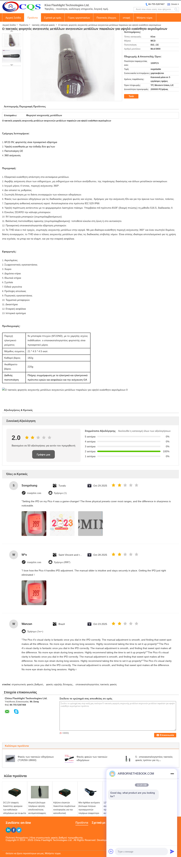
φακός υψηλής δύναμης (59, 684)
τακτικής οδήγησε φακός (43, 25)
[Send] (172, 851)
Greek (174, 4)
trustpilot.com (34, 493)
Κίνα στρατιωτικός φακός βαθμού (48, 837)
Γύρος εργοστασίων (79, 17)
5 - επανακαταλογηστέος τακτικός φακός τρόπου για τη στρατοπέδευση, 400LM (154, 760)
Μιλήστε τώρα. (145, 17)
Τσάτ (131, 96)
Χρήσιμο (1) (60, 493)
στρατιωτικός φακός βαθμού (27, 684)
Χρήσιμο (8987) (62, 562)
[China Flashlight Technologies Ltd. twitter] (19, 830)
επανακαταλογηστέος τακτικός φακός (96, 684)
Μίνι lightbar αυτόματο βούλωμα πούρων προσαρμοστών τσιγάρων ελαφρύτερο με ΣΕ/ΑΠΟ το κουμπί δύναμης (89, 811)
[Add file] (111, 851)
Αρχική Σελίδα (13, 17)
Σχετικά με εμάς (52, 17)
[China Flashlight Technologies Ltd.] (21, 6)
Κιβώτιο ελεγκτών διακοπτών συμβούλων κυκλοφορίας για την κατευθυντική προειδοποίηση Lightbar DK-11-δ (64, 811)
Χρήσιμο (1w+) (35, 631)
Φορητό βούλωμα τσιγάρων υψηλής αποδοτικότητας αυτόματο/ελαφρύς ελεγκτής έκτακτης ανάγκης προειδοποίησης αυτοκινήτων (37, 815)
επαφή (126, 17)
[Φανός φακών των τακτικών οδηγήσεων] (69, 758)
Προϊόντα (32, 17)
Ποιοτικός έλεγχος (106, 17)
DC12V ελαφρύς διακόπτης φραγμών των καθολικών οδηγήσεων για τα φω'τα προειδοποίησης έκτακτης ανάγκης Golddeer (14, 813)
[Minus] (172, 774)
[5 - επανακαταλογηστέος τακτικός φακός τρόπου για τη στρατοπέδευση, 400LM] (128, 758)
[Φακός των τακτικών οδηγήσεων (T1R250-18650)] (10, 758)
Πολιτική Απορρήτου (17, 837)
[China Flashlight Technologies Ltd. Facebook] (13, 830)
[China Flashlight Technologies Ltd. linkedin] (8, 830)
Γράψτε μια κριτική (43, 456)
